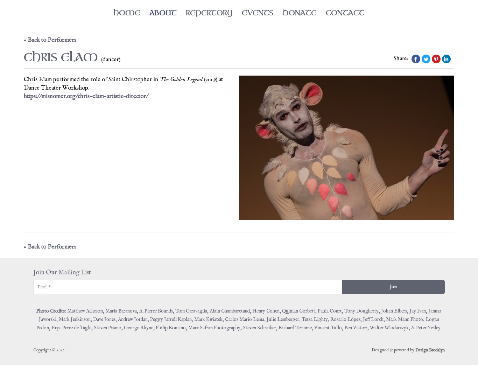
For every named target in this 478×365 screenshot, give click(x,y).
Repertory (209, 12)
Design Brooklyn (430, 350)
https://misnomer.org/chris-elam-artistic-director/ (86, 96)
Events (257, 12)
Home (126, 12)
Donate (299, 12)
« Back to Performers (50, 40)
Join (393, 286)
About (163, 12)
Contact (345, 12)
